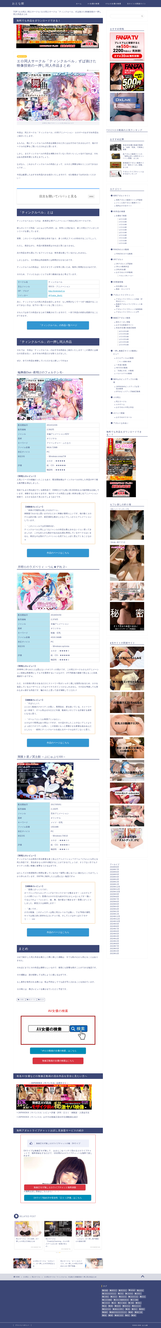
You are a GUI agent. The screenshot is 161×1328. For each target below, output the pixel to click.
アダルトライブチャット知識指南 (129, 309)
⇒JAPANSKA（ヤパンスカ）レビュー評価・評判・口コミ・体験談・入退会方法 (52, 1113)
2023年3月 (114, 953)
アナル (121, 1293)
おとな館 (18, 3)
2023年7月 (114, 946)
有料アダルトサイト (121, 196)
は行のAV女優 (124, 342)
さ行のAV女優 (124, 336)
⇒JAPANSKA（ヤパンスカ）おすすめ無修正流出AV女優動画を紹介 (47, 1117)
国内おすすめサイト (124, 206)
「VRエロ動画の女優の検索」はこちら (58, 1051)
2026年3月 (114, 879)
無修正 (105, 1312)
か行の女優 (123, 222)
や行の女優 (123, 238)
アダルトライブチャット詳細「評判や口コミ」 (129, 300)
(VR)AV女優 (121, 269)
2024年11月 (115, 919)
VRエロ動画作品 (122, 266)
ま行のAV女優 (124, 345)
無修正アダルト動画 (121, 318)
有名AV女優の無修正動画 (126, 328)
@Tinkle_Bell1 (55, 296)
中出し (139, 1303)
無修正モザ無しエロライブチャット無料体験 (55, 1187)
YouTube (132, 1290)
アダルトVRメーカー (126, 276)
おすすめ (141, 1290)
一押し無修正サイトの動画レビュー (125, 352)
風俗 (134, 1315)
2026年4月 (114, 877)
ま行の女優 (123, 235)
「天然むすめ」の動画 (125, 371)
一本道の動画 (121, 365)
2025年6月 (114, 902)
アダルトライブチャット (123, 295)
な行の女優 (123, 230)
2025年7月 (114, 899)
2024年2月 (114, 941)
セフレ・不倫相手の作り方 (122, 1299)
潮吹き (142, 1309)
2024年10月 (115, 921)
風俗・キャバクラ (123, 289)
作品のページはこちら (58, 553)
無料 (131, 1312)
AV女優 (105, 1290)
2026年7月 (114, 869)
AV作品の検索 (119, 211)
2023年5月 (114, 948)
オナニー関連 (119, 413)
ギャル (143, 1296)
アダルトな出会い (120, 423)
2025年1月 (114, 914)
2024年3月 (114, 939)
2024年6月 (114, 931)
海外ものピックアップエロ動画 (125, 380)
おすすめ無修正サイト (125, 325)
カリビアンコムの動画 (125, 358)
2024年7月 (114, 929)
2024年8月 (114, 926)
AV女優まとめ (121, 286)
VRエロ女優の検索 (113, 4)
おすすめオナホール (124, 417)
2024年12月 (115, 916)
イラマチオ (129, 1293)
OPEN (91, 196)
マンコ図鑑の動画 (125, 361)
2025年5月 (114, 904)
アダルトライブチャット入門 (127, 312)
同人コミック (137, 1306)
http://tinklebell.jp (56, 291)
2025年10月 (115, 892)
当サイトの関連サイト (136, 4)
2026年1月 (114, 884)
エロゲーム (120, 404)
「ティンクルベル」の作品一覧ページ (58, 325)
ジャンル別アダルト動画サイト (128, 203)
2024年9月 (114, 924)
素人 (128, 1315)
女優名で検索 (121, 216)
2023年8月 (114, 944)
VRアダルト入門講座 (124, 264)
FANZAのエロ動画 (121, 249)
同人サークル (22, 56)
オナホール (123, 1296)
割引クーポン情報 (123, 322)
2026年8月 (114, 867)
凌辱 (111, 1306)
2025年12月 (115, 887)
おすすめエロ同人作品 (125, 407)
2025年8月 (114, 897)
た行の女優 (123, 227)
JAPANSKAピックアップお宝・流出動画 (128, 388)
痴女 (105, 1315)
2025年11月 (115, 889)
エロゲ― (139, 1293)
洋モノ (135, 1309)
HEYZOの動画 (122, 368)
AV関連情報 (118, 282)
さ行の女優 (123, 224)
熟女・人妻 (139, 1312)
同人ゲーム (127, 1306)
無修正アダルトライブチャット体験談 (129, 305)
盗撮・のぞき (120, 1315)
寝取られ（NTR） (119, 1309)
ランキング (106, 1303)
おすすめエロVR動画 (124, 272)
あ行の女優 (123, 219)
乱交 (105, 1306)
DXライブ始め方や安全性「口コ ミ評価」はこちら (58, 1198)
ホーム (79, 4)
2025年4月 (114, 906)
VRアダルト (118, 259)
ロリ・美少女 (123, 1303)
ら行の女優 (123, 240)
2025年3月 (114, 909)
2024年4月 (114, 936)
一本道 (131, 1303)
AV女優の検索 (93, 4)
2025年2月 (114, 911)
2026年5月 (114, 874)
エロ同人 (21, 999)
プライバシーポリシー (22, 1325)
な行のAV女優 (124, 339)
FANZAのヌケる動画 (124, 254)
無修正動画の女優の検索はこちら (58, 1061)
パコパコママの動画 (124, 373)
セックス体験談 (107, 1299)
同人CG (41, 999)
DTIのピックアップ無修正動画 (128, 391)
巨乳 (128, 1309)
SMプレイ (114, 1290)
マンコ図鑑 (135, 1299)
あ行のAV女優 (124, 331)
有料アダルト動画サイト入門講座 (129, 200)
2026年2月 (114, 882)
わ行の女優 (123, 243)
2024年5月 (114, 934)
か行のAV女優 (124, 334)
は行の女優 (123, 232)
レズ (115, 1303)
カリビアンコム (134, 1296)
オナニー (114, 1296)
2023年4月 (114, 951)
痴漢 (111, 1315)
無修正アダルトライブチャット (118, 1312)
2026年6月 (114, 872)
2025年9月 (114, 894)
